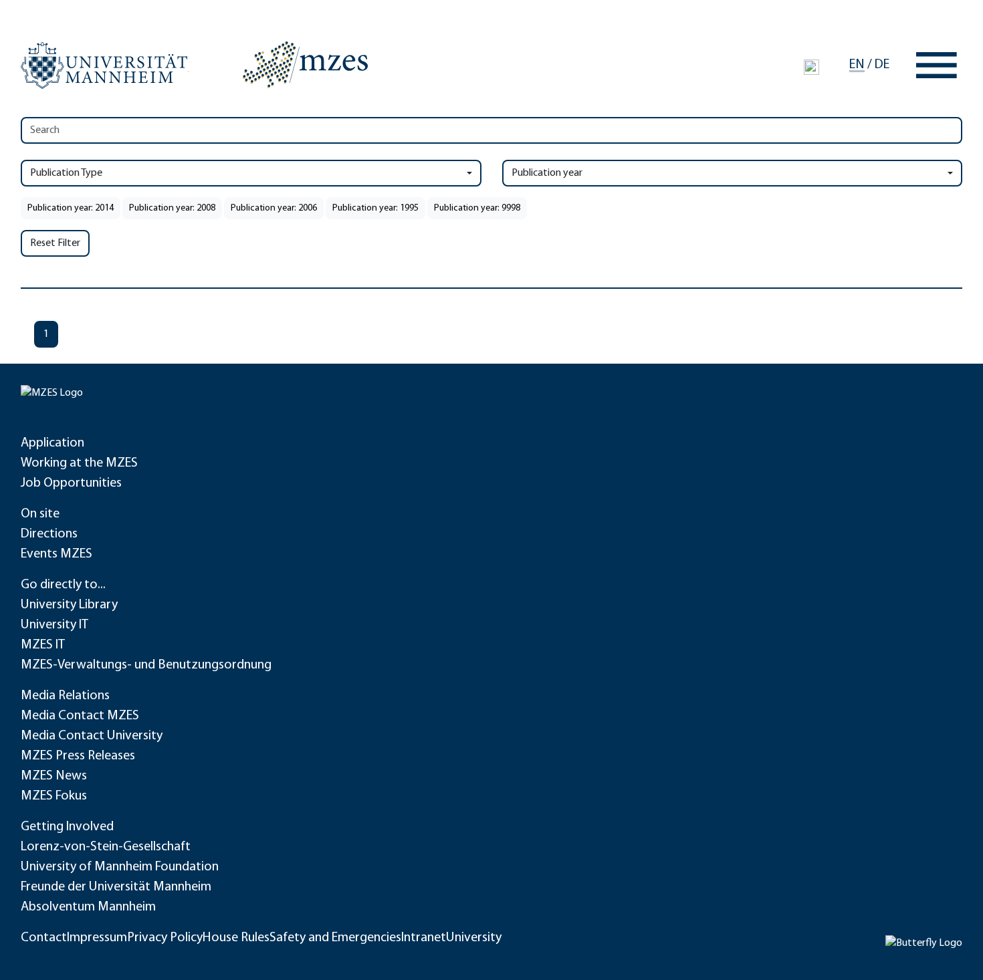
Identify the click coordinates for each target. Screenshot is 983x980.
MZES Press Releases (78, 756)
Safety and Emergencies (335, 938)
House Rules (236, 938)
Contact (44, 938)
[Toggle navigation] (936, 65)
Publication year (547, 173)
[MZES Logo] (305, 65)
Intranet (423, 938)
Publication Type (66, 173)
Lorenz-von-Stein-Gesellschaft (106, 847)
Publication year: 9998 (477, 208)
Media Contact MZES (80, 716)
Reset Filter (55, 243)
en (857, 65)
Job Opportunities (71, 483)
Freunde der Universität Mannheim (116, 887)
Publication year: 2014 (70, 208)
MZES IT (43, 645)
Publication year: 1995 (375, 208)
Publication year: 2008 (172, 208)
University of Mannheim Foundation (120, 867)
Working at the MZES (79, 463)
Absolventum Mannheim (88, 907)
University (474, 938)
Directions (49, 534)
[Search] (811, 66)
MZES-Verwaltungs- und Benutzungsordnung (146, 665)
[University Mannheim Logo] (105, 65)
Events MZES (56, 554)
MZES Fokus (54, 796)
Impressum (97, 938)
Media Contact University (91, 736)
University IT (54, 625)
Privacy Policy (165, 938)
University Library (69, 605)
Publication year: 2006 (274, 208)
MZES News (54, 776)
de (882, 65)
